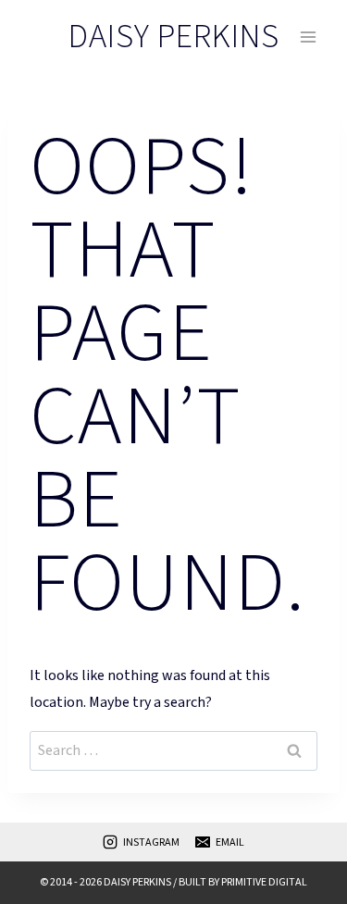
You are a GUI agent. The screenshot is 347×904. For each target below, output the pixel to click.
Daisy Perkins (137, 882)
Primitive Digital (264, 882)
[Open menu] (308, 36)
